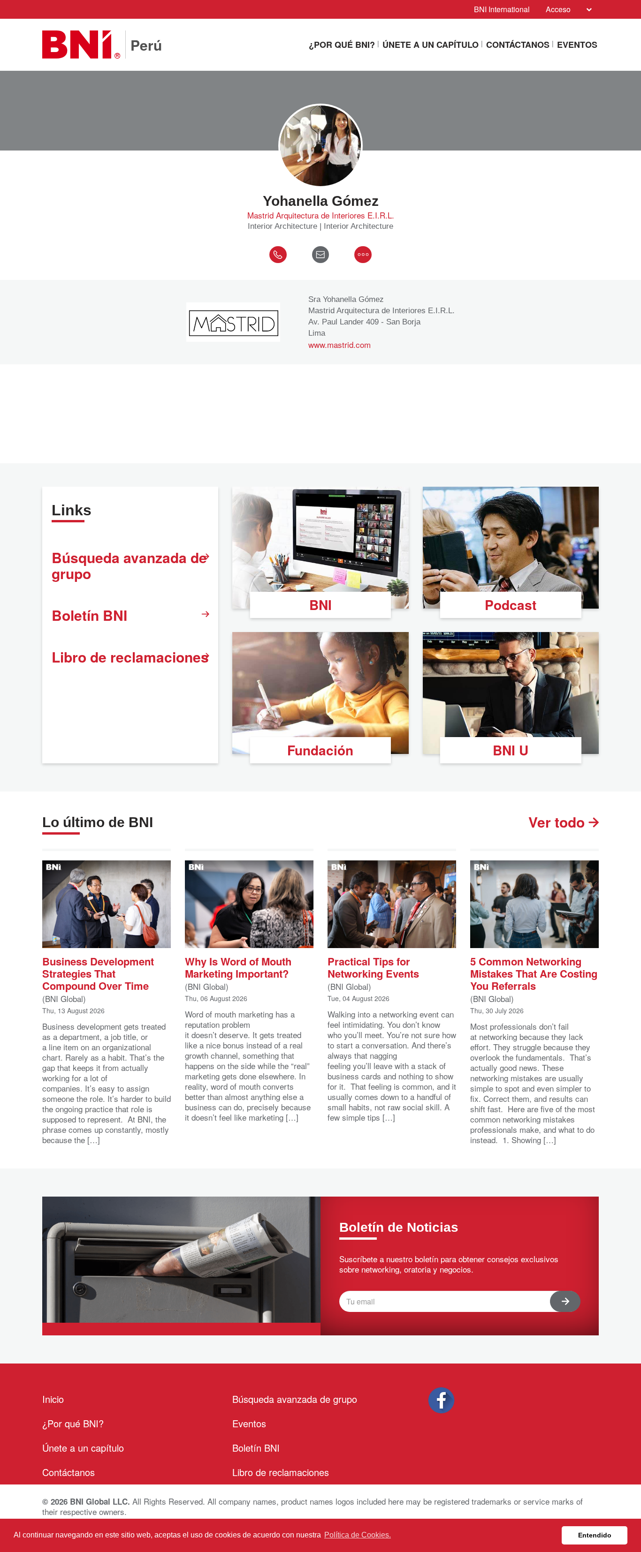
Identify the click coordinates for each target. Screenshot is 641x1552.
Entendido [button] (594, 1535)
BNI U (510, 750)
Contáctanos (517, 44)
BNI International (502, 9)
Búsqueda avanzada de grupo (129, 565)
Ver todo (558, 822)
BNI (320, 604)
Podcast (510, 604)
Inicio (53, 1399)
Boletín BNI (89, 615)
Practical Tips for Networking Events (373, 966)
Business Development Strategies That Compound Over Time (98, 973)
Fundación (320, 750)
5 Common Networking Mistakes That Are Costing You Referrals (533, 973)
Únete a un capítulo (430, 44)
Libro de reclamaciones (130, 657)
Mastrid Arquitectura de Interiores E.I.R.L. (320, 215)
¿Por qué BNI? (342, 44)
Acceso (558, 9)
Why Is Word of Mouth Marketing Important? (238, 966)
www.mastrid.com (339, 344)
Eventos (577, 44)
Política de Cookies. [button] (357, 1535)
